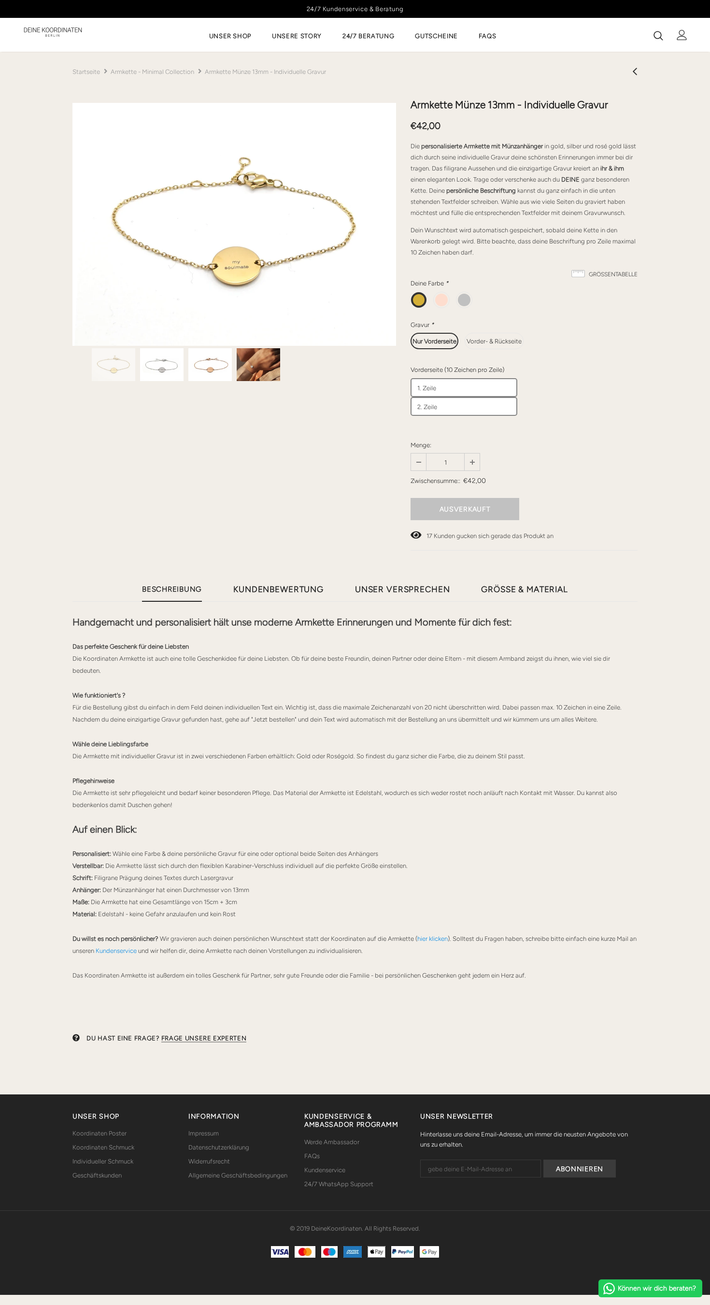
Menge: (421, 445)
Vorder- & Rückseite (494, 341)
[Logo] (53, 32)
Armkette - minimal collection (152, 71)
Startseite (86, 71)
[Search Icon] (658, 35)
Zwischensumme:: (435, 480)
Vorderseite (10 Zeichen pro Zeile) (457, 369)
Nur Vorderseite (434, 341)
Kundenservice (116, 950)
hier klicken (432, 938)
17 (429, 535)
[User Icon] (682, 35)
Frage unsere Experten (204, 1038)
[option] (234, 224)
